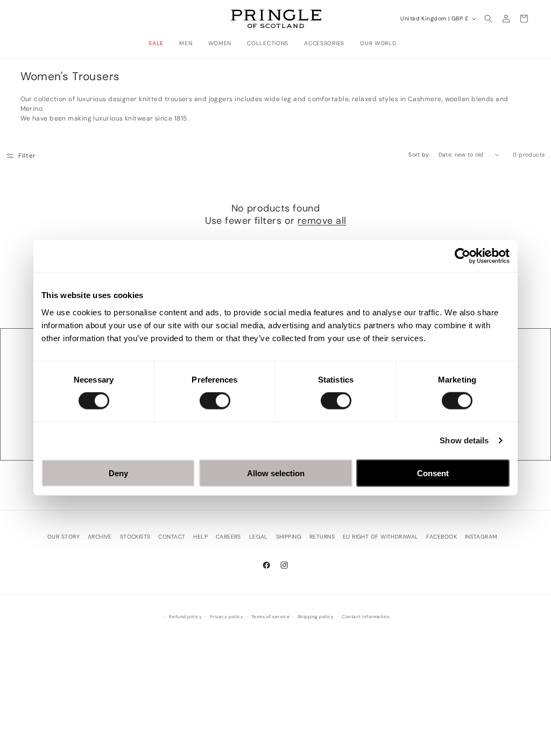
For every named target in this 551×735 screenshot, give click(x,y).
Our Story (63, 536)
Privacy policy (226, 617)
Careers (228, 536)
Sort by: (419, 154)
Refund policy (185, 617)
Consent (433, 472)
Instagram (481, 536)
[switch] (215, 400)
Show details (464, 440)
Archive (100, 536)
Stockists (135, 536)
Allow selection (276, 472)
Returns (322, 536)
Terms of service (270, 617)
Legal (258, 536)
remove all (322, 221)
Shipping (289, 536)
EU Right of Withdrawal (381, 536)
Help (200, 536)
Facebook (441, 536)
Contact (171, 536)
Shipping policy (316, 617)
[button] (159, 43)
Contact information (366, 617)
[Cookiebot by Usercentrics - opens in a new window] (462, 256)
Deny (118, 472)
